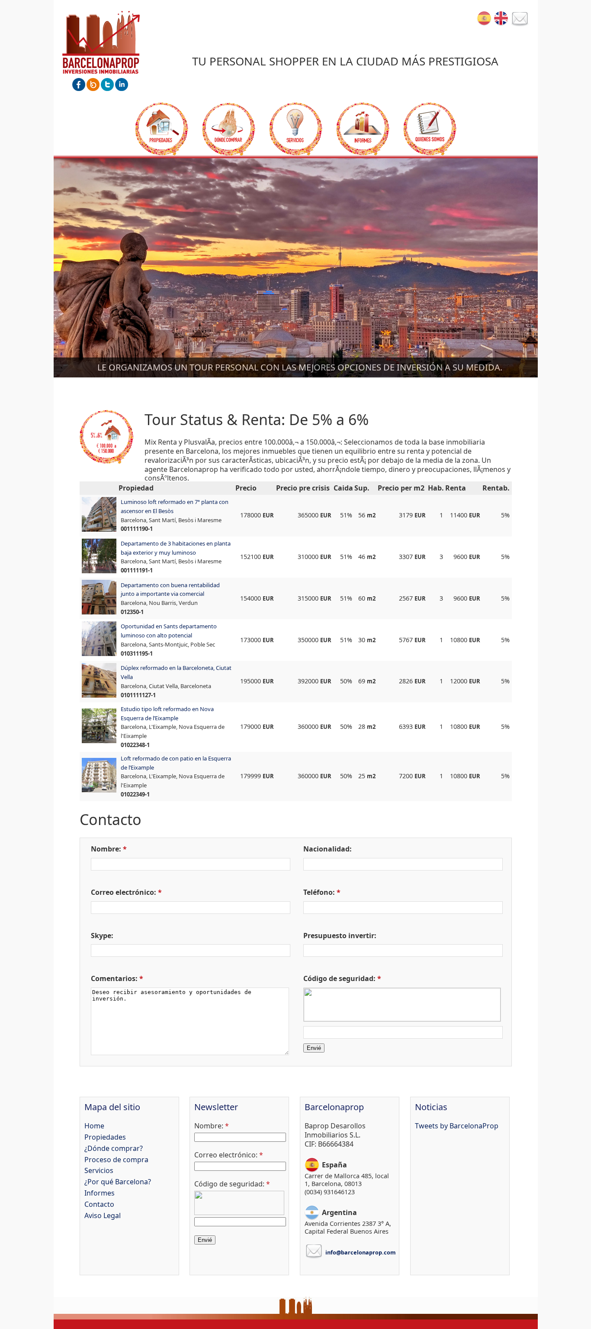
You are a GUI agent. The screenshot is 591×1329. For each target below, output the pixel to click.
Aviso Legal (102, 1215)
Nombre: (106, 849)
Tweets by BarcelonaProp (456, 1126)
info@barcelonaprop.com (360, 1252)
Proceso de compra (116, 1159)
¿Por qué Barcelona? (117, 1181)
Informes (363, 129)
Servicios (296, 129)
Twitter (107, 84)
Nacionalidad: (327, 849)
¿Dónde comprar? (229, 129)
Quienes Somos (430, 129)
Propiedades (162, 129)
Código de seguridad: (339, 978)
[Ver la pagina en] (501, 18)
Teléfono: (319, 892)
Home (94, 1126)
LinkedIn (121, 84)
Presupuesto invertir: (339, 935)
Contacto (520, 19)
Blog (93, 84)
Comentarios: (114, 978)
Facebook (78, 84)
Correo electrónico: (123, 892)
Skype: (102, 935)
